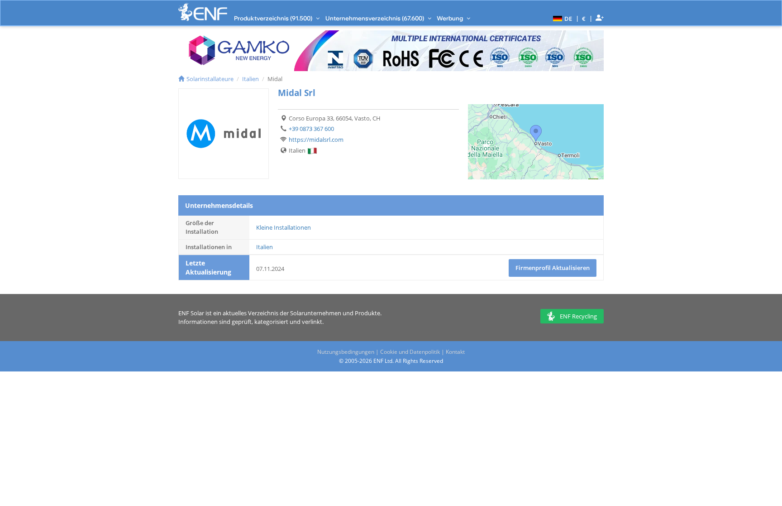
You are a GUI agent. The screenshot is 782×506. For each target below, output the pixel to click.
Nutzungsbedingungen (345, 352)
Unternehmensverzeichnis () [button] (375, 18)
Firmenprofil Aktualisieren (552, 268)
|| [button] (584, 18)
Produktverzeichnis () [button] (274, 18)
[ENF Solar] (202, 12)
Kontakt (455, 352)
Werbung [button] (450, 18)
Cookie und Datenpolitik (410, 352)
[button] (561, 18)
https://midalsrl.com (316, 139)
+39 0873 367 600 (311, 129)
